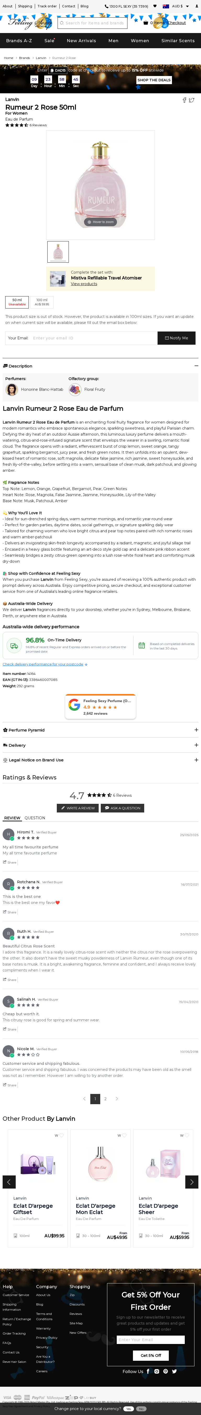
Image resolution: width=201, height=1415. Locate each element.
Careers (41, 1371)
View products (84, 283)
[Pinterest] (165, 1372)
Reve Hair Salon (14, 1362)
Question (35, 818)
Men (113, 40)
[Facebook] (185, 100)
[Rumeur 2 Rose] (58, 252)
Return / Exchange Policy (17, 1321)
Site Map (76, 1323)
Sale (49, 40)
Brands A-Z (19, 40)
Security (42, 1347)
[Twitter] (192, 100)
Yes (128, 1409)
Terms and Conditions (44, 1316)
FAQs (7, 1343)
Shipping (25, 6)
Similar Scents (178, 40)
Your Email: (18, 338)
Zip (72, 1295)
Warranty (43, 1328)
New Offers (78, 1333)
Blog (84, 6)
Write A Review (81, 808)
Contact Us (11, 1352)
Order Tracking (14, 1333)
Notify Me (178, 338)
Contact (68, 6)
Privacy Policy (47, 1338)
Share (11, 862)
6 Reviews (38, 125)
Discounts (77, 1304)
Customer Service (16, 1295)
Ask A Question (125, 808)
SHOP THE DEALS (154, 80)
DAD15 (60, 70)
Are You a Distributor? (45, 1359)
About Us (43, 1295)
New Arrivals (81, 40)
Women (140, 40)
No (141, 1409)
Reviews (76, 1314)
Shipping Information (12, 1306)
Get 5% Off (151, 1355)
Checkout (177, 22)
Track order (47, 6)
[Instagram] (156, 1372)
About (8, 6)
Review (12, 818)
